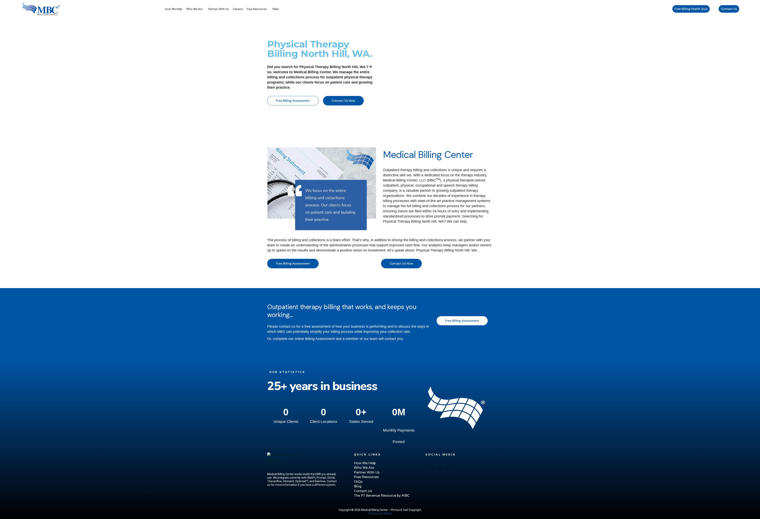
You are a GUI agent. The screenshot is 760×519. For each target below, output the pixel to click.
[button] (195, 9)
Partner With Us (218, 9)
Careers (238, 9)
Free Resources (257, 9)
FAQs (276, 9)
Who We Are (194, 9)
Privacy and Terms (380, 513)
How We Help (173, 9)
